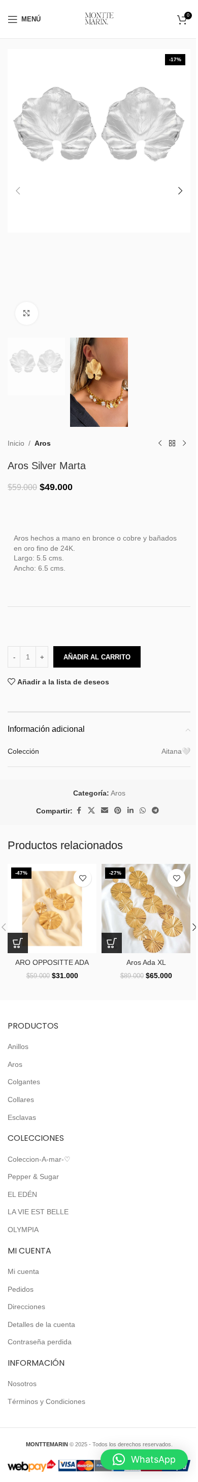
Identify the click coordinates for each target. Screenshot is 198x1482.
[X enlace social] (91, 810)
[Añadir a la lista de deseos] (82, 878)
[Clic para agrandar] (26, 313)
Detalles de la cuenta (41, 1324)
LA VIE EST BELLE (38, 1212)
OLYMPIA (23, 1229)
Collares (21, 1099)
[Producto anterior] (160, 443)
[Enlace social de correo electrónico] (104, 810)
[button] (18, 191)
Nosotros (22, 1383)
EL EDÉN (22, 1194)
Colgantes (24, 1082)
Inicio (16, 443)
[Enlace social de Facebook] (79, 810)
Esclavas (22, 1117)
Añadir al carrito (96, 657)
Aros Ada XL (146, 962)
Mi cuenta (23, 1271)
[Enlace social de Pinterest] (117, 810)
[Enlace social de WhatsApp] (143, 810)
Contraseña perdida (40, 1342)
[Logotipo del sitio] (99, 18)
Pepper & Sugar (33, 1176)
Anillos (18, 1046)
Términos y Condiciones (46, 1401)
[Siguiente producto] (184, 443)
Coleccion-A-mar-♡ (39, 1159)
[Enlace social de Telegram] (155, 810)
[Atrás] (172, 443)
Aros (43, 443)
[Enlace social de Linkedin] (130, 810)
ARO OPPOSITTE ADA (52, 962)
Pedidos (21, 1289)
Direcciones (26, 1306)
